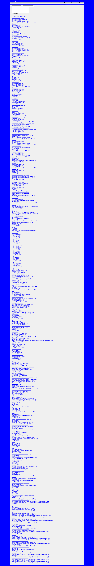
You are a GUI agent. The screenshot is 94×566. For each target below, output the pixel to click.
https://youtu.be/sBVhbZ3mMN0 (15, 360)
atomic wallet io (13, 373)
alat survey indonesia (14, 336)
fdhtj (12, 418)
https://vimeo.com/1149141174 (15, 218)
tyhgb (12, 227)
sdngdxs (12, 357)
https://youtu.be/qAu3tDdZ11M (15, 193)
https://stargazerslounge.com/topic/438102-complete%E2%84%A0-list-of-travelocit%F (21, 400)
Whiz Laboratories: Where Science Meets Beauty (17, 327)
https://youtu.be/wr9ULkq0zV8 (15, 182)
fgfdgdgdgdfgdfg (13, 460)
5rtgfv (12, 487)
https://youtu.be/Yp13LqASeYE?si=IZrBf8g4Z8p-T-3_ (17, 296)
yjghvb (12, 221)
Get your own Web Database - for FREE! (47, 565)
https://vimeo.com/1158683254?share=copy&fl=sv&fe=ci (18, 50)
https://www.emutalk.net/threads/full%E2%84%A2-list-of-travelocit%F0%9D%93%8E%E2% (21, 388)
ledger (12, 287)
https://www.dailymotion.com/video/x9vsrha (16, 270)
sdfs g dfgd (13, 532)
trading (13, 251)
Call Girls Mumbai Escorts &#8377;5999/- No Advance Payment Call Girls (19, 331)
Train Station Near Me (14, 190)
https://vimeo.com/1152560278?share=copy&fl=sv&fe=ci (18, 150)
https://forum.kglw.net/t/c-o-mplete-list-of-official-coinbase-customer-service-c (20, 377)
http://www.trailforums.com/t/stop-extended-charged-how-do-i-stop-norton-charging (20, 22)
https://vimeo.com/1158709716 (15, 45)
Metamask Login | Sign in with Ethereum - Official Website (18, 369)
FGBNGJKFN (13, 358)
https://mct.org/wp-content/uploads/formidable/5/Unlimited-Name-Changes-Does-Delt (21, 415)
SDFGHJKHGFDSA (14, 307)
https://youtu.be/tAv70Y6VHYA (15, 272)
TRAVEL (12, 317)
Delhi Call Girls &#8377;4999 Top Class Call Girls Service (18, 145)
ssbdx (12, 353)
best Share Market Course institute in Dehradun (17, 368)
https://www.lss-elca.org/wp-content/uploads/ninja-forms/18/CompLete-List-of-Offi (20, 478)
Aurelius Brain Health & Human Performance (16, 191)
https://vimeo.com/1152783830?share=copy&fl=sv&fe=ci (18, 143)
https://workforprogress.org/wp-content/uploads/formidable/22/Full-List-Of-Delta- (20, 386)
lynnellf (12, 434)
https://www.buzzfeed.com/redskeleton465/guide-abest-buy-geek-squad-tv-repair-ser (20, 378)
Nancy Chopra (13, 27)
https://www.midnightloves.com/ (15, 392)
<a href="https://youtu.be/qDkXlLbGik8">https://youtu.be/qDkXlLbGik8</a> (20, 81)
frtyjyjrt (12, 362)
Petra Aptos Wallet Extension (15, 101)
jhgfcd (12, 403)
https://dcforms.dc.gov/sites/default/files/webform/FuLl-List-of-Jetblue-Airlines (20, 516)
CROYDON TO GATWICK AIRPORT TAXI (16, 312)
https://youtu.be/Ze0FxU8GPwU (15, 344)
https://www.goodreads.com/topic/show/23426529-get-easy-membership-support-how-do (21, 213)
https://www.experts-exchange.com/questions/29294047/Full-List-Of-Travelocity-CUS (21, 466)
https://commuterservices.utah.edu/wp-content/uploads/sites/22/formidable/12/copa (20, 500)
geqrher (12, 431)
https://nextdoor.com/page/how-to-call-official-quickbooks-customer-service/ (20, 122)
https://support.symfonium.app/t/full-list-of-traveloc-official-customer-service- (20, 380)
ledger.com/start (13, 364)
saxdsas (12, 453)
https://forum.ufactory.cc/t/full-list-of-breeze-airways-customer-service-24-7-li (20, 554)
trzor (12, 319)
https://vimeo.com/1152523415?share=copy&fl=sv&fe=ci (18, 156)
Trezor (12, 91)
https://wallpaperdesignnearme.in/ (15, 406)
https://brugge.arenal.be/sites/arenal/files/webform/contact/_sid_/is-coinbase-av (20, 160)
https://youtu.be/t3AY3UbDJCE (15, 133)
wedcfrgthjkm (13, 408)
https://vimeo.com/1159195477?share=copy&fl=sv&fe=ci (18, 18)
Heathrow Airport (13, 282)
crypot (13, 208)
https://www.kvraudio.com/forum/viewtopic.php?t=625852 (18, 305)
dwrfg (12, 491)
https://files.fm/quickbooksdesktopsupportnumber (17, 323)
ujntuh (12, 503)
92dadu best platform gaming (15, 102)
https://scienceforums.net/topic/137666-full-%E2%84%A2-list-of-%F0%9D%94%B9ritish (21, 499)
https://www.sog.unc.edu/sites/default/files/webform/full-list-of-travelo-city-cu (20, 495)
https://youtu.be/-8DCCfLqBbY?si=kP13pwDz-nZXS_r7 (17, 355)
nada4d (12, 231)
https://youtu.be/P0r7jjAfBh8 (15, 187)
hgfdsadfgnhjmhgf (13, 397)
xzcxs (12, 217)
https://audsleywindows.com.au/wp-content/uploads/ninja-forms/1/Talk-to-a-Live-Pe (20, 483)
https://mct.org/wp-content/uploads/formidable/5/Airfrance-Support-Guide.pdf (20, 425)
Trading (13, 264)
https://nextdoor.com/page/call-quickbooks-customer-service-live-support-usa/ (20, 123)
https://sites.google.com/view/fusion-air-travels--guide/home (18, 471)
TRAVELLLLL (13, 518)
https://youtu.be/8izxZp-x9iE (15, 164)
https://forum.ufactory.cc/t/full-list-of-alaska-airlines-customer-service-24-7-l (20, 549)
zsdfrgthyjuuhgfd (13, 393)
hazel (12, 440)
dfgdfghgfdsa (13, 447)
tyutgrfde (13, 472)
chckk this (13, 482)
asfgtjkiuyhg (13, 451)
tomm (12, 321)
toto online (13, 110)
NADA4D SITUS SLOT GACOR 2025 (16, 341)
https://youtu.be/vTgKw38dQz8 (15, 108)
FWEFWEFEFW (13, 351)
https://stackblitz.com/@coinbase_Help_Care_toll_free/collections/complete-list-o (21, 129)
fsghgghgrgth (13, 489)
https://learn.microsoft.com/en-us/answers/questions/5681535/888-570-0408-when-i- (20, 195)
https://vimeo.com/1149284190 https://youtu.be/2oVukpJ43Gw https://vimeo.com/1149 (21, 212)
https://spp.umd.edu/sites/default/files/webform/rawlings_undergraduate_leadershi (20, 411)
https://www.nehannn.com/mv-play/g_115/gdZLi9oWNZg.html (18, 105)
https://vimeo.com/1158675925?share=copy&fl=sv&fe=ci (18, 55)
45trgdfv (12, 511)
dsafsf (12, 462)
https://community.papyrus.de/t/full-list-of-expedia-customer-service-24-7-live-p (20, 538)
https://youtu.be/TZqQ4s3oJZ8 (15, 162)
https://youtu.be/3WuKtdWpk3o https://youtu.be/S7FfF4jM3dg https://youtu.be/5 (20, 175)
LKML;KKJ (13, 343)
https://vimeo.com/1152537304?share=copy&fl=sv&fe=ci (18, 155)
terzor (12, 104)
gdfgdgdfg (13, 95)
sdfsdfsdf (13, 59)
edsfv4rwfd (13, 452)
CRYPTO (13, 308)
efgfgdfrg (13, 486)
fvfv (12, 189)
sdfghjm (12, 443)
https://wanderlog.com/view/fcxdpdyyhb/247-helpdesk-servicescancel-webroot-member (21, 200)
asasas (12, 504)
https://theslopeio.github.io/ (14, 61)
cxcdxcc (12, 77)
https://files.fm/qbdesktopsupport (16, 322)
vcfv (12, 228)
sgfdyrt (12, 106)
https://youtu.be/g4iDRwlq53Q (15, 271)
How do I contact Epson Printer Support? (16, 435)
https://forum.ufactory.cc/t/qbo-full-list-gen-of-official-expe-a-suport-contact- (20, 531)
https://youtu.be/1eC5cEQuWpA (15, 197)
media (12, 51)
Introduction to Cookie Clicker (15, 233)
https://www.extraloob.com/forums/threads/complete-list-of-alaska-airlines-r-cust (20, 457)
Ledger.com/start (13, 71)
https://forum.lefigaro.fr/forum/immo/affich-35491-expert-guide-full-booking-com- (20, 367)
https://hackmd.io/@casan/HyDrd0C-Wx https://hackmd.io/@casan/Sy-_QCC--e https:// (21, 326)
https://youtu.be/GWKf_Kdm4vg (15, 310)
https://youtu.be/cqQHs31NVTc (15, 384)
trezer (12, 196)
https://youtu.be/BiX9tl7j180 (15, 99)
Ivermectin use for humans (14, 339)
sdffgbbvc (13, 448)
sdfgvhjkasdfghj (13, 413)
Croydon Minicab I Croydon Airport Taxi (16, 72)
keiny (12, 473)
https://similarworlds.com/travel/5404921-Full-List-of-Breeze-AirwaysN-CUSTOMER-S (21, 520)
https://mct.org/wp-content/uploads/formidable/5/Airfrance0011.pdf (19, 423)
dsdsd (12, 28)
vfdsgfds (12, 148)
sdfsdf (12, 309)
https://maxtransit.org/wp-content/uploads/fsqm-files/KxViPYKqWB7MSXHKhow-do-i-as (21, 340)
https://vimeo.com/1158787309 (15, 35)
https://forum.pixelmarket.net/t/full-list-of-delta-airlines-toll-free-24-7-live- (19, 525)
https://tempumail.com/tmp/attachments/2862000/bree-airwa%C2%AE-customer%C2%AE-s (21, 514)
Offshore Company (14, 293)
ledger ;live (13, 29)
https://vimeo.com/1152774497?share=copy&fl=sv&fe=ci (18, 147)
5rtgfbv (12, 512)
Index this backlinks (14, 24)
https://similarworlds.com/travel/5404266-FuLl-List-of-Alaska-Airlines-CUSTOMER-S (20, 529)
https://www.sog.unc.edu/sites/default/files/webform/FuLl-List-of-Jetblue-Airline (20, 519)
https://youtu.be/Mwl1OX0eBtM (15, 127)
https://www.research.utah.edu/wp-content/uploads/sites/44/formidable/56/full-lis (20, 552)
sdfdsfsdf (13, 553)
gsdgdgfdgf (13, 67)
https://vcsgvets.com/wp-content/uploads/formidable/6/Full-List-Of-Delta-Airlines (20, 398)
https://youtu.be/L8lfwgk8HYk (15, 161)
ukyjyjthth (13, 62)
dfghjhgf (12, 396)
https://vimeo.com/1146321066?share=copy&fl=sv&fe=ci (18, 278)
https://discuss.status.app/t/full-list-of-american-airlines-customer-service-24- (20, 501)
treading (13, 235)
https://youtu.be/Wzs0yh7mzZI (15, 338)
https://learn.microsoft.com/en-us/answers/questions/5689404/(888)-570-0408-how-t (20, 177)
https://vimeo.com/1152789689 (15, 141)
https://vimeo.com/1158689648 (15, 47)
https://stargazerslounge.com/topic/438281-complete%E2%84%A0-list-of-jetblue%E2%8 (21, 399)
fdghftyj (12, 420)
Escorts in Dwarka (14, 114)
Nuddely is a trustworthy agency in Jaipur (16, 375)
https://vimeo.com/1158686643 (15, 48)
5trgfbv (12, 555)
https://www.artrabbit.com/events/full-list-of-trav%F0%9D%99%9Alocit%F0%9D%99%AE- (21, 438)
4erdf (12, 550)
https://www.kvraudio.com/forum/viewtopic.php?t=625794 (18, 306)
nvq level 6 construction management (16, 93)
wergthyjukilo (13, 410)
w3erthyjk (13, 409)
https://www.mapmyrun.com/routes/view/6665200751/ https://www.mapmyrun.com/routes (21, 206)
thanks (12, 350)
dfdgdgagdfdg (13, 79)
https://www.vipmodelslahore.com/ (15, 363)
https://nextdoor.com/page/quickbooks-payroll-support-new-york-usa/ (19, 124)
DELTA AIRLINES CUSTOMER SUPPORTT (16, 458)
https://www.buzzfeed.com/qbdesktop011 (16, 365)
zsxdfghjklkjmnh (13, 405)
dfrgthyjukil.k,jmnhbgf (14, 394)
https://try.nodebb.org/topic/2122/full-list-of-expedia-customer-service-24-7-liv (20, 545)
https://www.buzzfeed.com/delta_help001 (16, 469)
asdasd (12, 209)
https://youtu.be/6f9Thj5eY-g (15, 44)
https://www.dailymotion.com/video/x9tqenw (16, 349)
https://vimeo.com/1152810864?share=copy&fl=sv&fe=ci (18, 137)
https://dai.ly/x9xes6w (14, 140)
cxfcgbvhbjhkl (13, 442)
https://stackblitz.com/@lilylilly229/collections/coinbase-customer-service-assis (20, 128)
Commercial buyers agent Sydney (15, 429)
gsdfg (12, 325)
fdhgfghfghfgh (13, 484)
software (12, 186)
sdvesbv (12, 359)
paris (12, 315)
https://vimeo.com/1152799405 (15, 139)
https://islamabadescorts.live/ (15, 333)
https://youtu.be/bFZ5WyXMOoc (15, 273)
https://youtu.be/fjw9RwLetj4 (15, 88)
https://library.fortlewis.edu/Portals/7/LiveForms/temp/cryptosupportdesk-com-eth (20, 230)
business (13, 300)
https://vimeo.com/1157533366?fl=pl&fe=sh (16, 84)
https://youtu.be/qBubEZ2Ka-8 (15, 125)
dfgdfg (12, 58)
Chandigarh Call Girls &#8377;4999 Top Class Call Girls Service (18, 276)
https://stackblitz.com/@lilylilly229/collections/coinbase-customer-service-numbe (20, 134)
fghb (12, 211)
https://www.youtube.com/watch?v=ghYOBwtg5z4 (17, 183)
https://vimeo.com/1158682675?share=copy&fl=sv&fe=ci (18, 52)
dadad (12, 481)
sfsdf (12, 548)
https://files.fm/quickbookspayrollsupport (16, 324)
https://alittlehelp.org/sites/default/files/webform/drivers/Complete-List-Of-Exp (20, 454)
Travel (12, 23)
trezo (12, 372)
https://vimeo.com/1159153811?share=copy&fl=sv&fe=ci (18, 21)
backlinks (13, 30)
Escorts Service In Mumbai (14, 119)
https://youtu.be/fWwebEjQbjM (15, 347)
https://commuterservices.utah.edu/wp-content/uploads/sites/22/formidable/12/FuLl (20, 522)
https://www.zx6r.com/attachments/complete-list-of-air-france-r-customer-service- (20, 475)
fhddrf (12, 361)
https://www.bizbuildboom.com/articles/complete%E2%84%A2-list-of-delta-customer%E (21, 470)
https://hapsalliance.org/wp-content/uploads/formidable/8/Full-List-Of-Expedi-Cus (20, 537)
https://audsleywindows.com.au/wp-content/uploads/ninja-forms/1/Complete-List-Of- (20, 488)
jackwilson (13, 461)
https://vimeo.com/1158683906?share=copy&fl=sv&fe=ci (18, 49)
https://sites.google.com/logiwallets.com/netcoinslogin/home (18, 450)
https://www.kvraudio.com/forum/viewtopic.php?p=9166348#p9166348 (19, 304)
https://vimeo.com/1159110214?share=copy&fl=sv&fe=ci (18, 26)
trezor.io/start (13, 383)
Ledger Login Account (14, 328)
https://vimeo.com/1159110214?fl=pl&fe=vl (16, 19)
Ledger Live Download (14, 479)
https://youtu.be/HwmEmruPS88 (15, 82)
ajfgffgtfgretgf (13, 57)
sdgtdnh (12, 449)
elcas (12, 385)
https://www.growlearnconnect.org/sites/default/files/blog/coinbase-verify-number (20, 17)
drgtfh (12, 205)
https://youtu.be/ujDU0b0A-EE (15, 87)
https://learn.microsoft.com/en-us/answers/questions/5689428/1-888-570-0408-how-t (20, 176)
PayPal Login (14, 166)
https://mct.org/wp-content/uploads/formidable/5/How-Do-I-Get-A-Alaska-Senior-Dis (20, 422)
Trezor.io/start (13, 80)
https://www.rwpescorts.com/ (15, 332)
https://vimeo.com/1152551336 (15, 153)
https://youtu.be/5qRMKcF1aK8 (15, 348)
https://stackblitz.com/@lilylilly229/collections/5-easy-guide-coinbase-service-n (20, 135)
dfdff (12, 492)
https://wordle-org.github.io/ (14, 316)
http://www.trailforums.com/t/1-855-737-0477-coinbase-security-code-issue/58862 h (20, 144)
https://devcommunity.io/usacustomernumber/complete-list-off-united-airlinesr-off (20, 426)
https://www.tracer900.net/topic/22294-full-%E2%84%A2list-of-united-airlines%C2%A (21, 485)
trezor (12, 100)
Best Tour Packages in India (15, 496)
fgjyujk (12, 417)
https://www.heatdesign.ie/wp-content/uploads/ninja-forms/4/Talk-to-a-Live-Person (20, 547)
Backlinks (13, 285)
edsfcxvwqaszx (13, 441)
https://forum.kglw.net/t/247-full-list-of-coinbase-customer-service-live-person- (20, 379)
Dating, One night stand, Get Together (16, 294)
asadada (13, 130)
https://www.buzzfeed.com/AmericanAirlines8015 (17, 468)
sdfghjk (12, 414)
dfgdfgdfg (13, 354)
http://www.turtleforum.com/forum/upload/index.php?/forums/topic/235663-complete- (20, 138)
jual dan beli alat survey (14, 226)
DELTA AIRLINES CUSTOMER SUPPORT (16, 432)
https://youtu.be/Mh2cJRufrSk (15, 356)
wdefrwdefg (13, 494)
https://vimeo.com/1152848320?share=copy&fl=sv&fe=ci (18, 126)
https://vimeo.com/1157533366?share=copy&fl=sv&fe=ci (18, 86)
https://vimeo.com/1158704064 (15, 41)
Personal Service (13, 352)
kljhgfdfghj (13, 387)
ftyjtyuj (12, 421)
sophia (12, 151)
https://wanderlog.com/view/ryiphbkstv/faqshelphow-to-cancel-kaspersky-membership (21, 202)
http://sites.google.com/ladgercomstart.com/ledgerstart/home (18, 222)
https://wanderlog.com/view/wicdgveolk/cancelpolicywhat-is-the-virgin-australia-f (20, 289)
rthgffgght (13, 34)
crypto (12, 20)
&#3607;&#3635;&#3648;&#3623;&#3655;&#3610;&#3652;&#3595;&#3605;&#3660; (20, 286)
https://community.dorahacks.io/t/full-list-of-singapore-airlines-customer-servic (20, 480)
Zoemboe (13, 116)
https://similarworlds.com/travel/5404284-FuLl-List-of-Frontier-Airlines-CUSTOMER (20, 528)
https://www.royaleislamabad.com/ (15, 391)
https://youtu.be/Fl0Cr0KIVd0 (15, 299)
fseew (12, 210)
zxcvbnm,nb (13, 402)
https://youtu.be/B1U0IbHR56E (15, 85)
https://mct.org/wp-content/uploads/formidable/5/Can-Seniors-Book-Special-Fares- (20, 419)
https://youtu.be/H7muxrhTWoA (15, 16)
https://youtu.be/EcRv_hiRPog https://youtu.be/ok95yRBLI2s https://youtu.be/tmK (20, 220)
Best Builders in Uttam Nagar (15, 314)
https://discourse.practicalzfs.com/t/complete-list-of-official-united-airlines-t (20, 530)
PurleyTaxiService (14, 152)
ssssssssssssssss (14, 445)
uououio (12, 75)
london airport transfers (14, 313)
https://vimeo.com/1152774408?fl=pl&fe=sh (16, 146)
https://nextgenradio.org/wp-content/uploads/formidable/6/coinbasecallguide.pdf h (20, 167)
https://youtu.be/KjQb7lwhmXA (15, 83)
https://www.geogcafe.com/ (14, 311)
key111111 (13, 203)
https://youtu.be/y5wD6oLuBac (15, 198)
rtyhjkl (12, 404)
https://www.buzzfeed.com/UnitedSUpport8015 (17, 467)
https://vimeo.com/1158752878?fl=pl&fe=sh (16, 36)
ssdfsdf (12, 407)
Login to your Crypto (14, 43)
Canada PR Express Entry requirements (16, 430)
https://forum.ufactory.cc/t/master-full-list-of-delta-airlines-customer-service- (20, 541)
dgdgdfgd (13, 337)
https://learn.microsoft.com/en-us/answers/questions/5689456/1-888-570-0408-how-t (20, 174)
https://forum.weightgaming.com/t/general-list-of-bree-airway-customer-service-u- (20, 515)
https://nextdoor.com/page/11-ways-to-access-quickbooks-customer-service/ (20, 121)
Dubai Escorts (13, 120)
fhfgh (12, 76)
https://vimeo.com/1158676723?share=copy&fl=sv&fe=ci (18, 53)
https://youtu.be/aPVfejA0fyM (15, 295)
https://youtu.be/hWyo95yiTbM (15, 111)
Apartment (13, 118)
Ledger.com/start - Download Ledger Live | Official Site (17, 70)
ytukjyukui (13, 424)
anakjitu (13, 346)
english (12, 219)
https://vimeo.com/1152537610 (15, 154)
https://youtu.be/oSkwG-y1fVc (15, 366)
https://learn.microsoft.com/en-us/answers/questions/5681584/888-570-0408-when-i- (20, 192)
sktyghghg (13, 31)
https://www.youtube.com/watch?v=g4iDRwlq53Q (17, 275)
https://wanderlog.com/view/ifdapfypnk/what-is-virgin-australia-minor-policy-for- (20, 298)
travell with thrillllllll (14, 476)
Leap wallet (13, 342)
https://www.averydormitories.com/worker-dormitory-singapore (18, 437)
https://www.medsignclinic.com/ (15, 115)
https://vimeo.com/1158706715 (15, 46)
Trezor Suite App (13, 428)
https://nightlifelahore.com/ (14, 334)
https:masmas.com (15, 345)
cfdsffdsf (13, 68)
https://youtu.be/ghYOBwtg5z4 (15, 179)
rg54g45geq (13, 376)
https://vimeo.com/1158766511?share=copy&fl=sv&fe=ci (18, 37)
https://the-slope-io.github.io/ (15, 33)
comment (13, 474)
